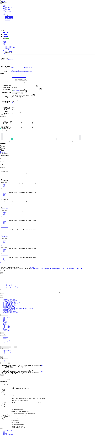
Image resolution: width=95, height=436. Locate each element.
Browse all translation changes (5, 262)
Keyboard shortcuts (8, 21)
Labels (4, 320)
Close (8, 379)
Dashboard (4, 5)
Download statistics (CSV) (9, 46)
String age (4, 323)
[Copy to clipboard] (37, 86)
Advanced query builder (4, 334)
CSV (39, 268)
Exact (13, 346)
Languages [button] (4, 8)
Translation (4, 41)
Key (3, 328)
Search (4, 43)
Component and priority (7, 330)
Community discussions (9, 17)
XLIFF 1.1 (78, 268)
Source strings (5, 337)
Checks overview (8, 11)
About (4, 431)
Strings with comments (7, 351)
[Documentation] (0, 64)
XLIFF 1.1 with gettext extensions (70, 268)
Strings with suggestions (7, 350)
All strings (12, 67)
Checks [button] (4, 10)
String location (5, 329)
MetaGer (6, 32)
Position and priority (6, 317)
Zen (31, 67)
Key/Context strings (6, 339)
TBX (61, 268)
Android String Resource (34, 268)
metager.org (14, 75)
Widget (5, 34)
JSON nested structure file (47, 268)
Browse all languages (8, 9)
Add (41, 365)
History (6, 45)
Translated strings (14, 68)
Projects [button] (4, 6)
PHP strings (32, 267)
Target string (5, 322)
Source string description (7, 340)
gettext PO (54, 268)
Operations (4, 53)
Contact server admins (9, 16)
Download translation (8, 51)
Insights (4, 44)
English (5, 36)
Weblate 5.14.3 (9, 430)
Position (4, 318)
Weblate (3, 1)
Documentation (7, 20)
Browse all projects (8, 7)
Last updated (5, 324)
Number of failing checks (7, 327)
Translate (12, 59)
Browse (9, 59)
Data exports (7, 49)
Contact (4, 432)
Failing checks (7, 48)
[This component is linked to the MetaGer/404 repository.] (34, 85)
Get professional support (9, 18)
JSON (42, 268)
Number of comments (6, 326)
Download (14, 98)
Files (3, 50)
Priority (4, 319)
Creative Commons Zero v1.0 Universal (19, 77)
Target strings (5, 338)
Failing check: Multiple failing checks (17, 71)
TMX (63, 268)
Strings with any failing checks (16, 70)
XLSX (82, 268)
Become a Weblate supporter (8, 434)
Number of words (6, 325)
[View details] (1, 170)
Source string (5, 321)
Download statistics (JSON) (10, 47)
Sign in (4, 13)
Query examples (3, 364)
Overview (4, 42)
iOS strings (58, 268)
